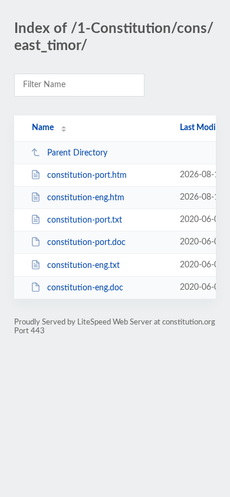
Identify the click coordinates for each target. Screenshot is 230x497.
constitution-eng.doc (85, 288)
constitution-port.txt (84, 220)
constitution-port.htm (87, 175)
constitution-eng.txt (83, 265)
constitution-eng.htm (85, 198)
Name (43, 128)
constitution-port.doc (86, 242)
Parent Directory (77, 153)
